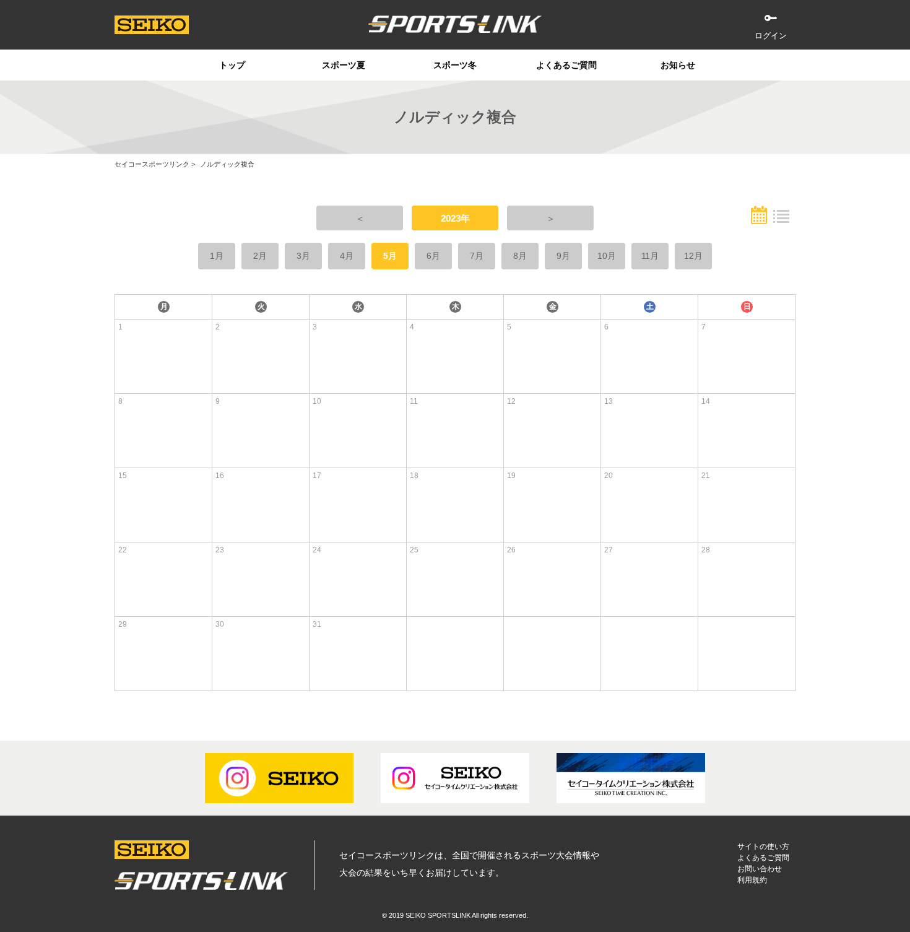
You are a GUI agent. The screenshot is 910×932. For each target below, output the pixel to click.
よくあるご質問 (566, 65)
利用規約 (752, 880)
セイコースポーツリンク (152, 164)
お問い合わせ (759, 868)
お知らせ (678, 65)
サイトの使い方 (763, 846)
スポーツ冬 (455, 65)
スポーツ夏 (343, 65)
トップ (232, 65)
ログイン (771, 35)
